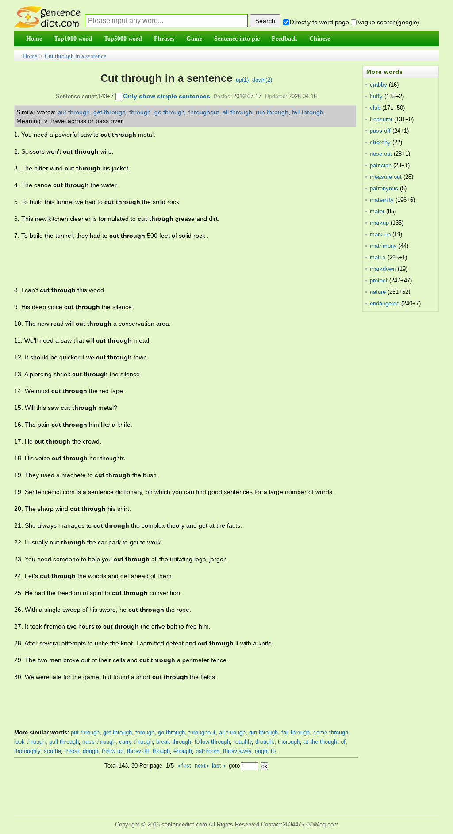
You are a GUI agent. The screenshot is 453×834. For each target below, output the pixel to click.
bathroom (207, 751)
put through (74, 112)
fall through (307, 112)
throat (72, 751)
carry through (136, 741)
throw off (138, 751)
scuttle (52, 751)
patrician (381, 165)
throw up (112, 751)
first (184, 765)
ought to (265, 751)
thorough (289, 741)
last (218, 765)
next (201, 765)
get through (109, 112)
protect (379, 280)
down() (262, 80)
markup (379, 223)
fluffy (376, 96)
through (140, 112)
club (375, 107)
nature (378, 292)
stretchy (380, 142)
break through (173, 741)
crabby (378, 84)
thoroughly (27, 751)
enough (182, 751)
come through (330, 732)
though (161, 751)
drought (264, 741)
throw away (237, 751)
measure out (386, 177)
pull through (64, 741)
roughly (243, 741)
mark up (380, 234)
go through (169, 112)
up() (242, 80)
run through (272, 112)
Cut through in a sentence (75, 56)
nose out (381, 154)
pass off (380, 130)
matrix (378, 257)
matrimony (383, 246)
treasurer (381, 119)
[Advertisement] (175, 263)
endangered (384, 303)
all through (237, 112)
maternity (382, 200)
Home (30, 56)
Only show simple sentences (166, 96)
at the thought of (324, 741)
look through (30, 741)
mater (377, 211)
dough (90, 751)
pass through (98, 741)
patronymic (384, 188)
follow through (212, 741)
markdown (383, 269)
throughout (203, 112)
